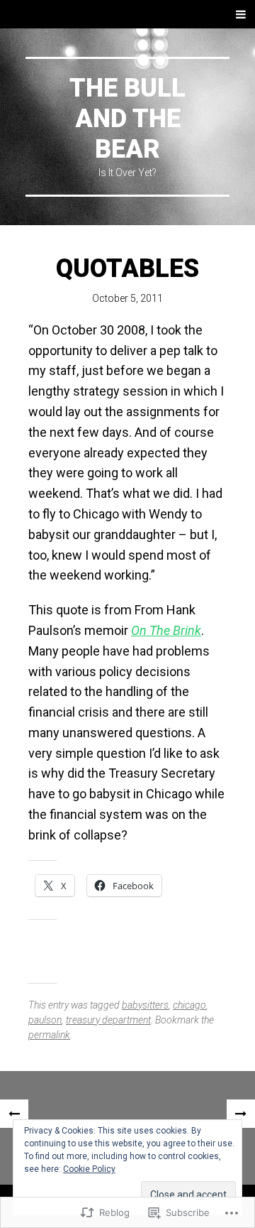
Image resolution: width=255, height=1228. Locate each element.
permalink (49, 1034)
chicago (189, 1005)
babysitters (145, 1005)
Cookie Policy (89, 1169)
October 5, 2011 (127, 298)
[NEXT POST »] (241, 1113)
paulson (45, 1020)
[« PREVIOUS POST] (14, 1113)
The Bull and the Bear (127, 118)
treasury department (108, 1020)
